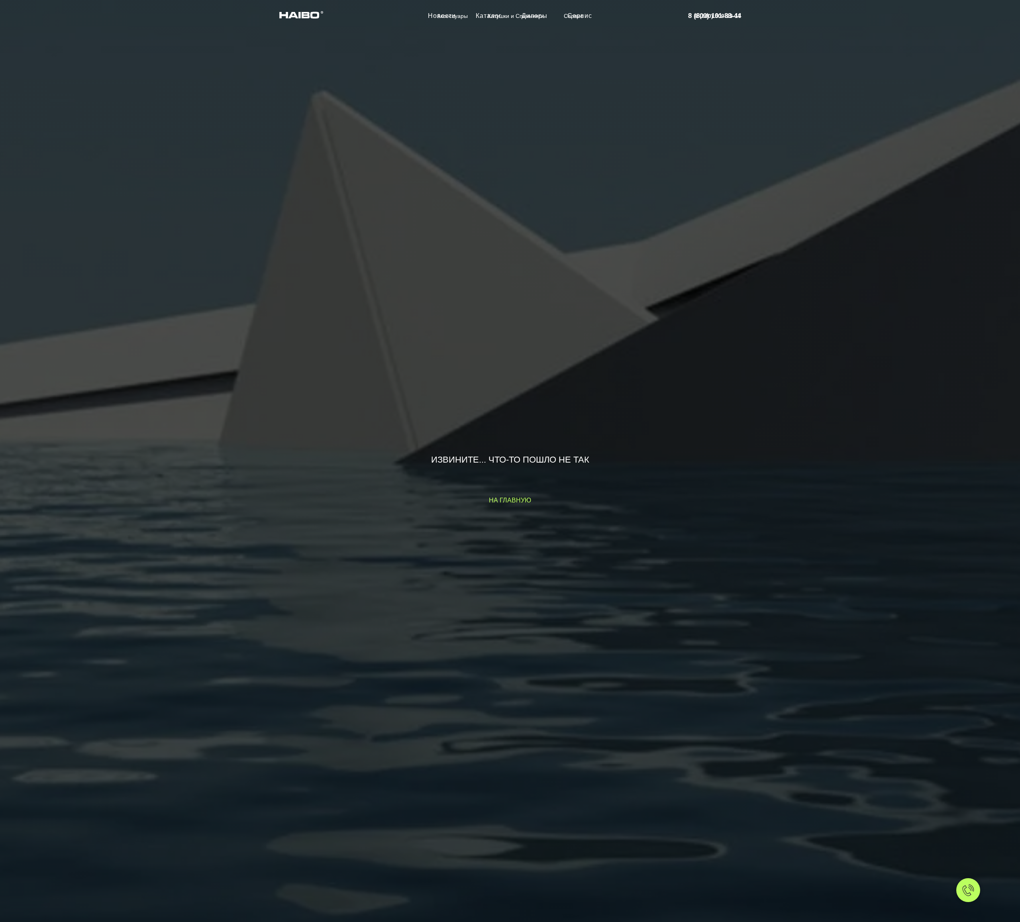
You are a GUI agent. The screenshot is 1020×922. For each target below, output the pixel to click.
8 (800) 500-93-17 (718, 16)
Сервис (573, 16)
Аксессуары (452, 16)
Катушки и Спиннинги (516, 16)
